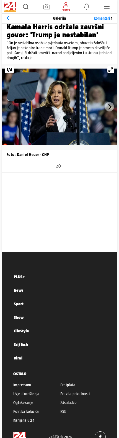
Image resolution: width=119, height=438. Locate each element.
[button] (25, 6)
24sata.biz (68, 402)
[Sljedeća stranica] (109, 106)
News (19, 290)
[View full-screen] (110, 69)
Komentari (103, 18)
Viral (18, 358)
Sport (19, 303)
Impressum (22, 385)
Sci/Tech (21, 344)
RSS (63, 411)
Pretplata (68, 385)
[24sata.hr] (9, 6)
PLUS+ (19, 276)
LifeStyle (21, 330)
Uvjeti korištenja (26, 394)
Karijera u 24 (23, 420)
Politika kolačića (26, 411)
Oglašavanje (23, 402)
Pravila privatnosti (75, 394)
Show (19, 317)
